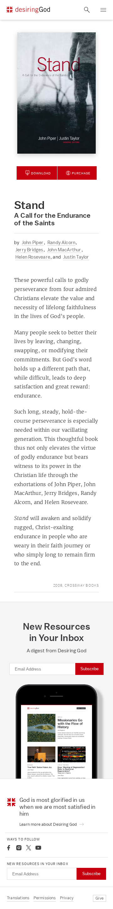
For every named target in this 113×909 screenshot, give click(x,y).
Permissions (45, 898)
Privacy (66, 898)
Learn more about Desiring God (48, 824)
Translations (18, 898)
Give (99, 898)
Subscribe (89, 668)
